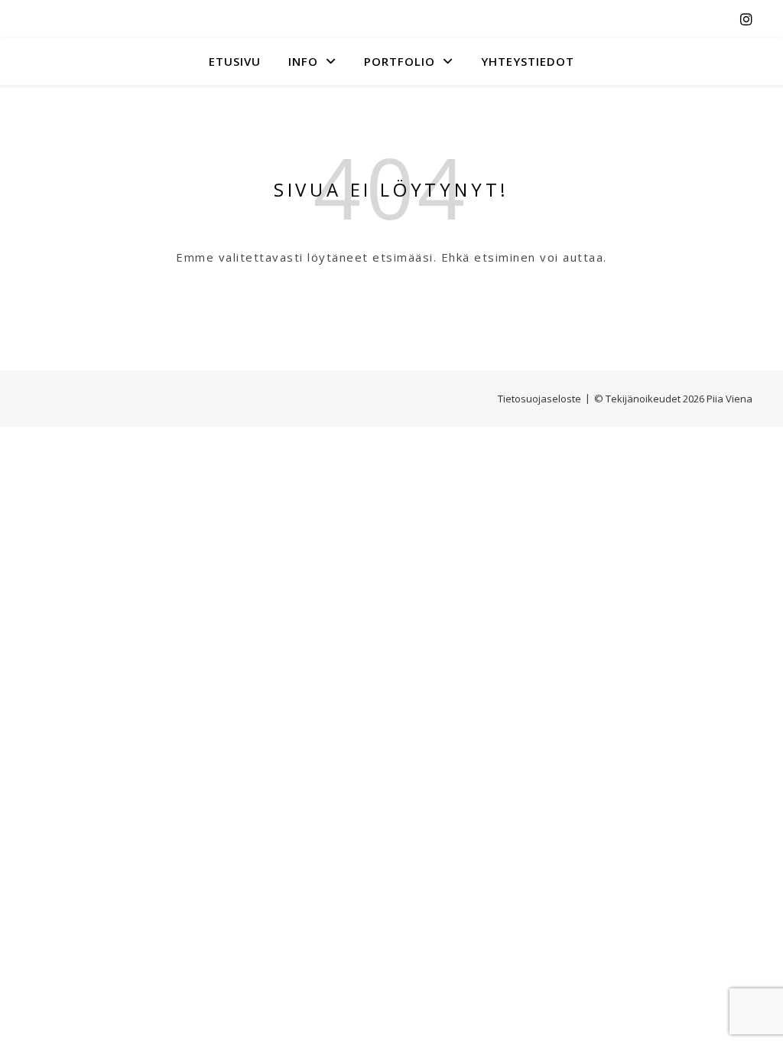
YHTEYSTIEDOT (527, 61)
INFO (303, 61)
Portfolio (399, 61)
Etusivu (235, 61)
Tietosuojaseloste (539, 398)
